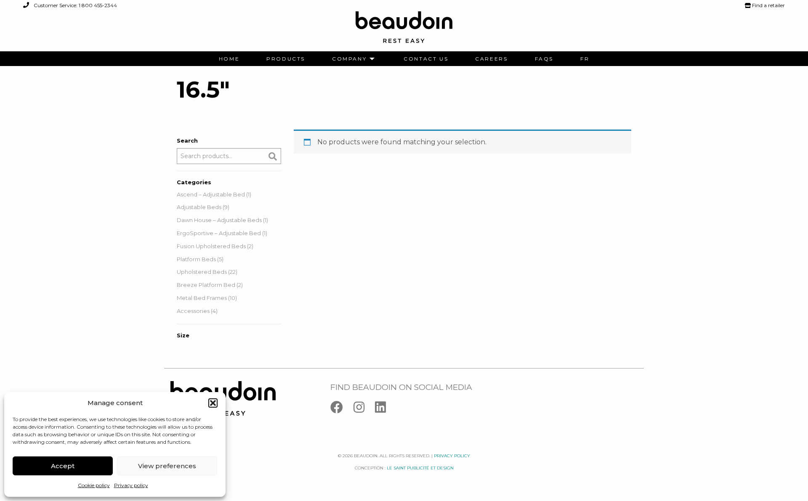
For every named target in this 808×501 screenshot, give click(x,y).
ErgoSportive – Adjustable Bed (219, 233)
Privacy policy (131, 485)
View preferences (167, 466)
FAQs (544, 58)
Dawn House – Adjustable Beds (219, 220)
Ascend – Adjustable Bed (211, 194)
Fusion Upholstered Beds (211, 246)
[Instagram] (364, 409)
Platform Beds (196, 259)
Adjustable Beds (199, 207)
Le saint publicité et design (420, 468)
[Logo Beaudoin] (404, 31)
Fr (584, 58)
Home (229, 58)
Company (349, 58)
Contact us (426, 58)
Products (285, 58)
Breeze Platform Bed (206, 284)
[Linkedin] (384, 409)
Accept (62, 466)
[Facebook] (342, 409)
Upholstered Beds (202, 271)
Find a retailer (768, 5)
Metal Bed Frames (202, 297)
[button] (213, 403)
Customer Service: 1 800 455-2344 (74, 5)
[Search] (272, 156)
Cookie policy (94, 485)
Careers (491, 58)
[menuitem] (229, 58)
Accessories (193, 310)
